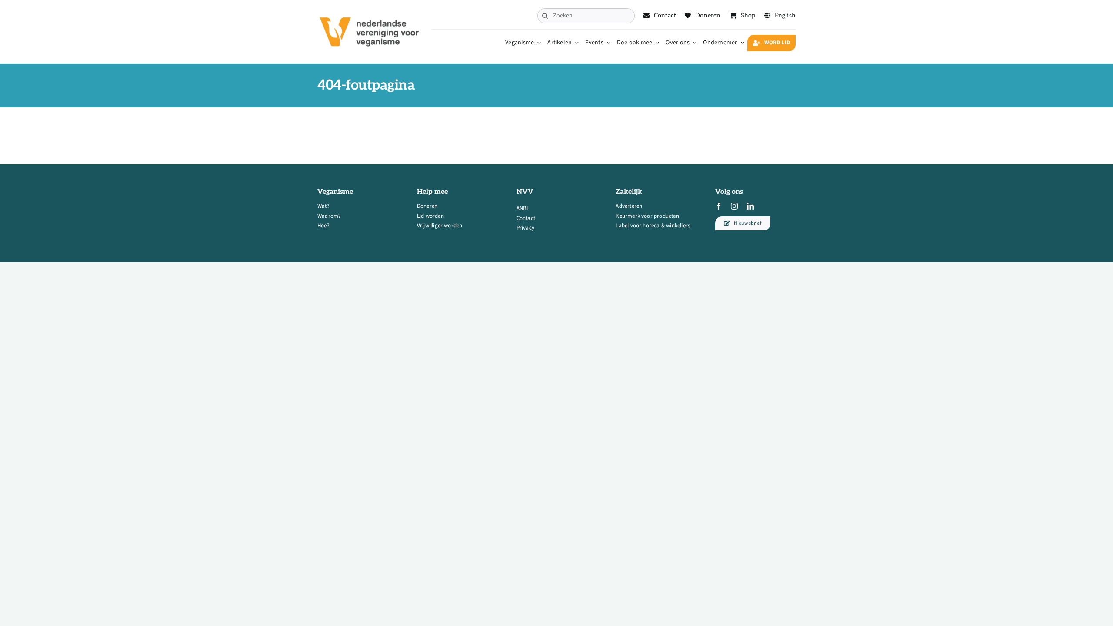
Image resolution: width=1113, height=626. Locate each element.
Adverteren (629, 206)
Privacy (525, 228)
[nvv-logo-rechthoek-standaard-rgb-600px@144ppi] (370, 11)
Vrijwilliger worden (440, 226)
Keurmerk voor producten (647, 216)
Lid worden (430, 216)
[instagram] (734, 206)
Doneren (427, 206)
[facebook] (718, 206)
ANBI (522, 208)
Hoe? (323, 226)
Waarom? (329, 216)
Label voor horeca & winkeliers (653, 226)
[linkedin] (750, 206)
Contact (526, 218)
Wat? (323, 206)
